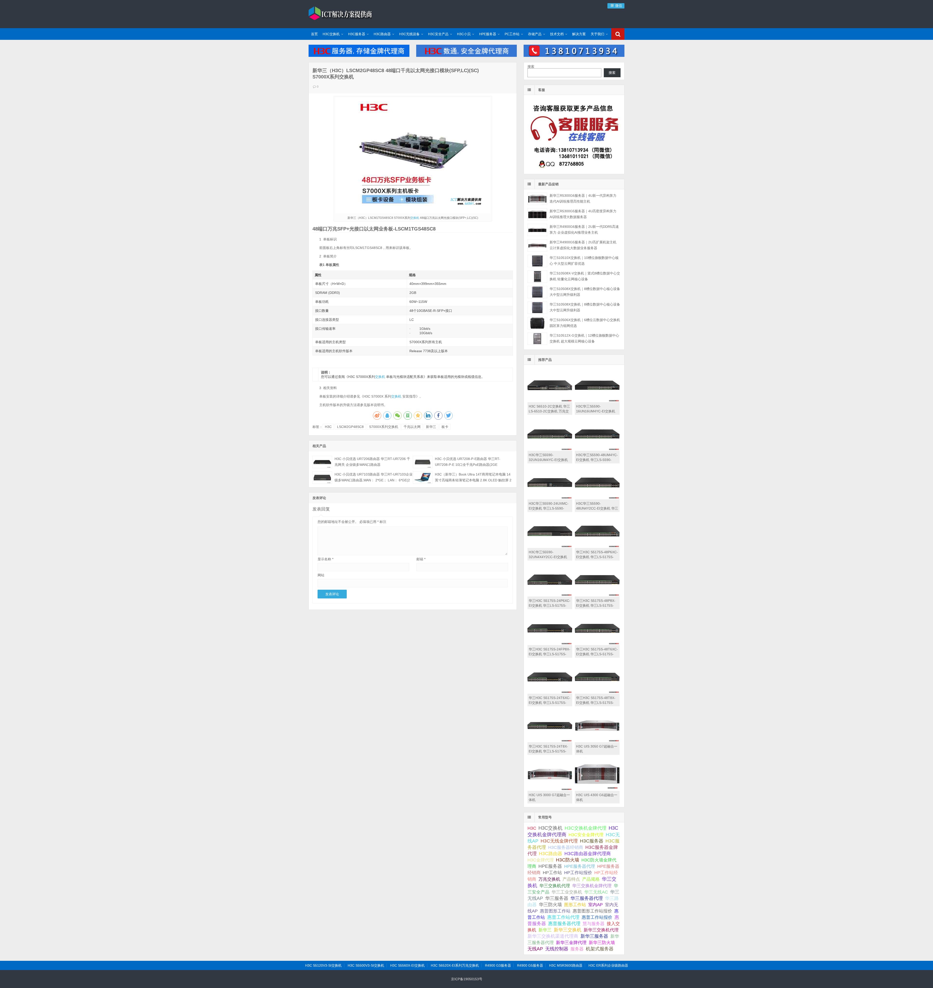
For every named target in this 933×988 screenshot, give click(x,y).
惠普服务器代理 (564, 923)
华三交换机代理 (554, 885)
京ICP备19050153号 (466, 979)
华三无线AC (596, 892)
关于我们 (597, 34)
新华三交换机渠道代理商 (552, 936)
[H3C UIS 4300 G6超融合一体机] (597, 790)
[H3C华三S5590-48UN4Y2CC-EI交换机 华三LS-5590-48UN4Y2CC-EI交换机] (597, 498)
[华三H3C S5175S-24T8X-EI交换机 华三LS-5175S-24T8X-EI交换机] (549, 741)
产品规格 (591, 879)
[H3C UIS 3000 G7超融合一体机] (549, 790)
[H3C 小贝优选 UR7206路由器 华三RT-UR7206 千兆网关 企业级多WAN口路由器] (322, 462)
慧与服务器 (594, 923)
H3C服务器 (356, 34)
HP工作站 (552, 872)
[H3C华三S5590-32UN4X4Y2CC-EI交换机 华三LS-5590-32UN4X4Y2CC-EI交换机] (549, 547)
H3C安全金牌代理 (586, 834)
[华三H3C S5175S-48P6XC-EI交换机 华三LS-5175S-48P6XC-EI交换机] (597, 547)
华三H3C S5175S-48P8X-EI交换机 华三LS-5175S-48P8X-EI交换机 (595, 605)
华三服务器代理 (586, 898)
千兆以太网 (412, 427)
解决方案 (579, 34)
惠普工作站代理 (563, 917)
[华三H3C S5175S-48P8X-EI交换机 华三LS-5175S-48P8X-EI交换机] (597, 595)
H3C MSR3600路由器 (565, 965)
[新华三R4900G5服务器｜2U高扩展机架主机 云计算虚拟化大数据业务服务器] (537, 245)
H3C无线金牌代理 (559, 840)
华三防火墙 (550, 904)
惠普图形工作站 (555, 910)
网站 (321, 575)
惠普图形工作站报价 (592, 911)
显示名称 (325, 559)
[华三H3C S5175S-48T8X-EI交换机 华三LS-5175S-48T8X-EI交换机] (597, 692)
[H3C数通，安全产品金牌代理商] (466, 56)
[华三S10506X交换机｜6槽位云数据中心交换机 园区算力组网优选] (537, 323)
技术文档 (557, 34)
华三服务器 (556, 898)
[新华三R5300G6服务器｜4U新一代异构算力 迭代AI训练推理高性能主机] (537, 199)
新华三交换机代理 (601, 930)
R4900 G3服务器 (498, 965)
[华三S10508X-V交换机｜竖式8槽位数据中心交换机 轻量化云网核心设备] (537, 276)
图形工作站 (575, 904)
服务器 (577, 948)
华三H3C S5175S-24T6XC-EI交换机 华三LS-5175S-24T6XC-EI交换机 (549, 702)
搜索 (530, 66)
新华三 (431, 427)
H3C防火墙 (567, 859)
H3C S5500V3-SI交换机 (366, 965)
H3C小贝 (464, 34)
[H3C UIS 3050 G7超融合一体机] (597, 741)
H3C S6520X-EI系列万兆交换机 (455, 965)
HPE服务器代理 (579, 866)
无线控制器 (556, 948)
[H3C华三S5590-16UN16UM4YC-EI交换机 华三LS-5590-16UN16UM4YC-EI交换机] (597, 401)
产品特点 (571, 879)
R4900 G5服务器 (530, 965)
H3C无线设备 (409, 34)
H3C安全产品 (438, 34)
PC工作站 (512, 34)
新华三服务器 (594, 936)
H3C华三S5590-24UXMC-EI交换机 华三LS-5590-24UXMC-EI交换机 (549, 508)
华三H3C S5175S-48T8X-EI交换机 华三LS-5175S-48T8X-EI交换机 (595, 702)
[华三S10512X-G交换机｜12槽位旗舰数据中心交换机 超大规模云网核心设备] (537, 338)
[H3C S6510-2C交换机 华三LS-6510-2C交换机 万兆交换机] (549, 401)
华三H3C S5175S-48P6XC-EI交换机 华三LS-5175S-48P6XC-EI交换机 (597, 557)
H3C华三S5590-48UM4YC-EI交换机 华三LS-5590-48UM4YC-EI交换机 (597, 460)
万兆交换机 (549, 879)
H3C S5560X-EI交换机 (407, 965)
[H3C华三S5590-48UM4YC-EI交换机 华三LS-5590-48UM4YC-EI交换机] (597, 449)
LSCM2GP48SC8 (350, 427)
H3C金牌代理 (540, 860)
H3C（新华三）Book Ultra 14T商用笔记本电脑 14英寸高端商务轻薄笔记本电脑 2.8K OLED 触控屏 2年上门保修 (473, 480)
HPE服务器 (487, 34)
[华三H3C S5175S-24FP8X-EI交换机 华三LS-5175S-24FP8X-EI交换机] (549, 644)
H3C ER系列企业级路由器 (608, 965)
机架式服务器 (599, 948)
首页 (314, 34)
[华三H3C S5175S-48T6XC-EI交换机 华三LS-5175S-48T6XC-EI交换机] (597, 644)
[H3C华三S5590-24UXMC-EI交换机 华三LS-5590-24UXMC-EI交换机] (549, 498)
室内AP (595, 904)
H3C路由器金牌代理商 (587, 853)
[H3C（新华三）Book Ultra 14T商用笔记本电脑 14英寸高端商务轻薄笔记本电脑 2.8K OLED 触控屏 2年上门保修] (422, 477)
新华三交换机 (567, 929)
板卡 (444, 427)
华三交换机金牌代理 (592, 885)
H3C (328, 427)
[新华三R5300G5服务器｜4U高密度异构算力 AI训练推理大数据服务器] (537, 214)
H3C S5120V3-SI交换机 (323, 965)
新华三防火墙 (602, 942)
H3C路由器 (382, 34)
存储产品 (535, 34)
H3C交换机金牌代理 (585, 828)
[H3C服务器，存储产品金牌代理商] (359, 56)
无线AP (535, 948)
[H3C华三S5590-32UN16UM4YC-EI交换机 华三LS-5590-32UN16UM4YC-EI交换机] (549, 449)
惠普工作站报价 (597, 917)
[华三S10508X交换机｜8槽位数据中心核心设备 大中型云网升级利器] (537, 292)
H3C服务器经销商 (565, 847)
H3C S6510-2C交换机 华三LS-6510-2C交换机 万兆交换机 (549, 411)
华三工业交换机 (567, 892)
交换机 (414, 218)
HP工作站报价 (578, 872)
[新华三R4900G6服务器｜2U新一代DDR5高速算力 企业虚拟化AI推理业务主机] (537, 230)
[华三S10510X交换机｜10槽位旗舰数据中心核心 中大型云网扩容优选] (537, 261)
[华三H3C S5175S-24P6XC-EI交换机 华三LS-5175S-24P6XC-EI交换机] (549, 595)
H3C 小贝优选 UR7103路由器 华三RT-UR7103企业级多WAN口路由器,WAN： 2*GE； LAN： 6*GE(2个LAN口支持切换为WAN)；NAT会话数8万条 (374, 480)
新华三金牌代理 (571, 942)
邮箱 (420, 559)
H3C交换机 (331, 34)
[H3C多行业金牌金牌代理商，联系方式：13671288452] (574, 56)
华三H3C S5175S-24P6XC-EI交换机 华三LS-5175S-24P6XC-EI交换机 (549, 605)
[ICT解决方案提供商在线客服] (574, 170)
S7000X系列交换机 (383, 427)
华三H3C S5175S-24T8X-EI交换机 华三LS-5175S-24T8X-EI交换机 (548, 751)
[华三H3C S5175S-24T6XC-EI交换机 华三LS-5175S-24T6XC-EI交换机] (549, 692)
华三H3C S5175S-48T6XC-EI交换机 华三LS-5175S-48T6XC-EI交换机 (597, 654)
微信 (618, 6)
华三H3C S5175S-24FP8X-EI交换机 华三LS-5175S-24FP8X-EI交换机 (549, 654)
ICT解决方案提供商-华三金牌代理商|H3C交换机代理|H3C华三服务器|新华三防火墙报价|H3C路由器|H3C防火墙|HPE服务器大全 (340, 13)
